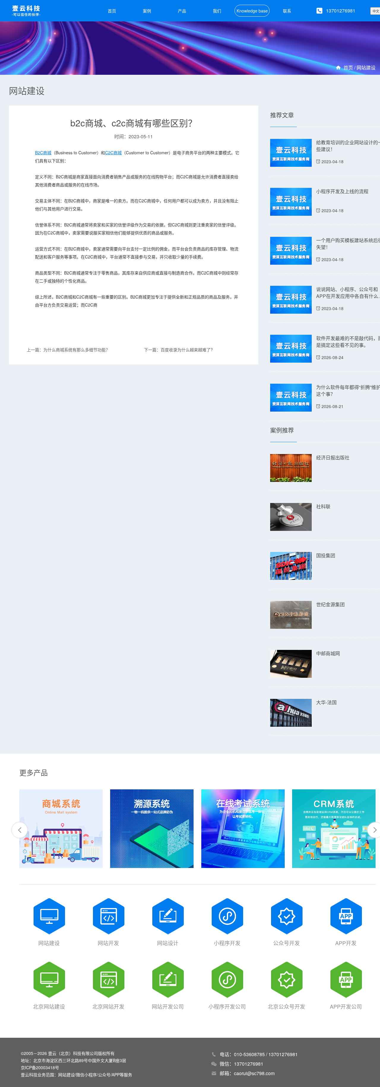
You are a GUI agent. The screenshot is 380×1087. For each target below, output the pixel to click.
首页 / (350, 67)
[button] (19, 830)
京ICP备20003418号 (40, 1067)
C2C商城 (113, 152)
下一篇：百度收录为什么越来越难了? (178, 350)
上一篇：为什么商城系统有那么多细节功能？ (68, 350)
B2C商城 (43, 152)
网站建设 (366, 67)
